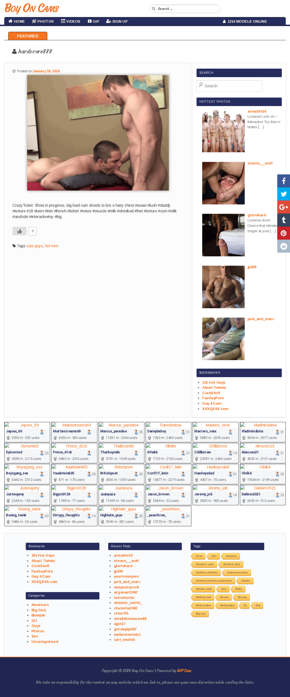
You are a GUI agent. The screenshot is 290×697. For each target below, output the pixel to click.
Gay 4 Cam (211, 403)
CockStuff (211, 393)
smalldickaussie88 (130, 618)
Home (19, 21)
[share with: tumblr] (283, 220)
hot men (52, 246)
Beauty (242, 597)
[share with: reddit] (283, 246)
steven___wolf (126, 561)
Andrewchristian (237, 572)
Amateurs (40, 605)
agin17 (119, 624)
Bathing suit (203, 597)
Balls (239, 588)
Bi (245, 605)
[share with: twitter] (283, 193)
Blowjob (38, 615)
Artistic (245, 580)
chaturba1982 (125, 608)
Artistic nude (204, 588)
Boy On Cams (31, 8)
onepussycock (126, 587)
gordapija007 (125, 629)
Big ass (201, 613)
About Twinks (214, 387)
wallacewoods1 (127, 634)
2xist (199, 555)
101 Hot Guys (213, 382)
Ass (223, 588)
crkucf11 (121, 613)
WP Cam (184, 670)
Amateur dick (231, 564)
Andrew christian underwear (214, 580)
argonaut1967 (126, 592)
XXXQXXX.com (215, 409)
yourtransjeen (126, 576)
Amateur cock (205, 564)
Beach (224, 597)
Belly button (203, 605)
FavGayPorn (213, 398)
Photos (37, 631)
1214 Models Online (246, 21)
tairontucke (124, 597)
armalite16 (123, 555)
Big (258, 605)
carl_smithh (124, 639)
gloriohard (123, 566)
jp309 (118, 571)
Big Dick (38, 610)
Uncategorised (44, 641)
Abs (214, 555)
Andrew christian (207, 572)
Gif (34, 620)
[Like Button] (19, 231)
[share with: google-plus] (283, 207)
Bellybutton (227, 605)
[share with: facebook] (283, 180)
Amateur (231, 555)
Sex (34, 636)
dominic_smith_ (128, 603)
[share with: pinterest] (283, 233)
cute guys (34, 246)
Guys (35, 626)
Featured (28, 36)
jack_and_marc (127, 582)
